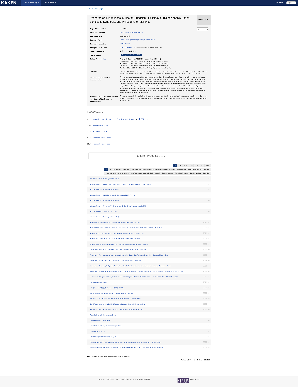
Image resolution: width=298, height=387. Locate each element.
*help (104, 59)
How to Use (279, 3)
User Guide (110, 379)
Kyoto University (125, 43)
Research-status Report (102, 125)
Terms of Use (129, 379)
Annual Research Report (102, 119)
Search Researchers (49, 3)
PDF (142, 119)
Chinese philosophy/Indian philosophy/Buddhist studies (137, 40)
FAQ (117, 379)
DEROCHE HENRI (126, 47)
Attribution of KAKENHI (142, 379)
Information (101, 379)
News (122, 379)
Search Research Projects (31, 3)
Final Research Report (125, 119)
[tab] (150, 156)
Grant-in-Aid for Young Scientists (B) (131, 32)
